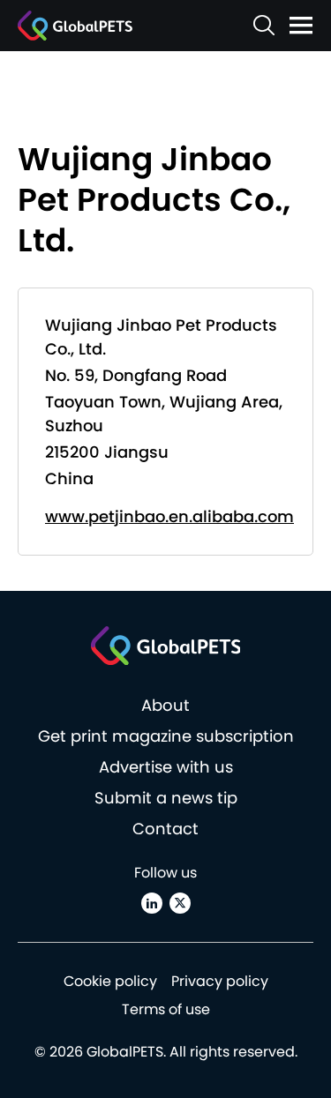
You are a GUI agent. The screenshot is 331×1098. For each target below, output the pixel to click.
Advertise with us (166, 767)
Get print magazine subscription (166, 736)
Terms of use (166, 1009)
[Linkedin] (151, 903)
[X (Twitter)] (180, 903)
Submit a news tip (165, 798)
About (165, 705)
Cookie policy (110, 981)
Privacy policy (219, 981)
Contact (165, 829)
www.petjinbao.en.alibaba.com (169, 516)
